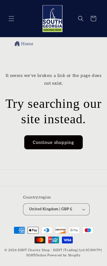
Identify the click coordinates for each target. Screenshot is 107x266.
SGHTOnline (36, 255)
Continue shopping (53, 142)
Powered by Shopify (64, 255)
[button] (11, 18)
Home (27, 43)
